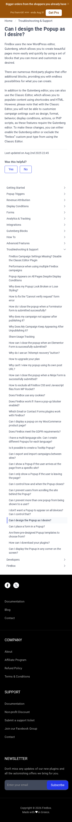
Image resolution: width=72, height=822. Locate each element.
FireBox (11, 565)
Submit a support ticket (20, 720)
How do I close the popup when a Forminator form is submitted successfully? (35, 308)
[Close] (68, 4)
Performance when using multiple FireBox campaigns (33, 268)
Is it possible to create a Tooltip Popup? (32, 447)
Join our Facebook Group (21, 728)
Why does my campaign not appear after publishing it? (33, 318)
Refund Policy (13, 668)
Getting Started (16, 187)
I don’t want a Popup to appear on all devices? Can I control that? (36, 512)
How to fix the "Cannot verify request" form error (34, 298)
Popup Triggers (16, 193)
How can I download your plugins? (29, 542)
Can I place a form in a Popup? (27, 526)
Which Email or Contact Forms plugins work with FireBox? (34, 413)
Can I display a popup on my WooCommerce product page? (35, 423)
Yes (11, 169)
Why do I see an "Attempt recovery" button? (34, 352)
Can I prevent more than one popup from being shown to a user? (36, 502)
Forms (10, 212)
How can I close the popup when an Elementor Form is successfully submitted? (36, 344)
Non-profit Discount (17, 712)
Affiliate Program (15, 660)
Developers (13, 559)
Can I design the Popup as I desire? (30, 520)
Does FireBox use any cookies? (27, 395)
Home (8, 21)
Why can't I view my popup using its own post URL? (35, 367)
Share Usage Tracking (22, 336)
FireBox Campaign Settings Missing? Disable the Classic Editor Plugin (35, 258)
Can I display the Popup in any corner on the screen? (35, 550)
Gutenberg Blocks (17, 230)
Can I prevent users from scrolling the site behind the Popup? (33, 492)
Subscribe (57, 785)
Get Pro (54, 12)
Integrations (14, 224)
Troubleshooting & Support (22, 249)
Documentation (14, 601)
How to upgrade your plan (24, 359)
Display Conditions (18, 206)
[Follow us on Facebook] (7, 585)
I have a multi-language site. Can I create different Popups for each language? (33, 439)
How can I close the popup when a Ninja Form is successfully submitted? (37, 377)
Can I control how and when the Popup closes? (36, 484)
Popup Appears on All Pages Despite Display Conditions (35, 278)
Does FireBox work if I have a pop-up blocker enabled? (35, 403)
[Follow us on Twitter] (16, 585)
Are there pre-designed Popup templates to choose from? (34, 534)
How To (11, 237)
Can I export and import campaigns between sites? (35, 455)
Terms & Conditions (17, 676)
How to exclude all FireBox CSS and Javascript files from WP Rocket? (36, 387)
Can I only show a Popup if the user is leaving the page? (35, 475)
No (26, 169)
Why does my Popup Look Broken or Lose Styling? (33, 288)
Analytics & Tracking (19, 218)
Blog (7, 610)
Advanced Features (18, 243)
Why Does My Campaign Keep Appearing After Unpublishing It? (36, 328)
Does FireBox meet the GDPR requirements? (35, 431)
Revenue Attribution (18, 200)
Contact (10, 618)
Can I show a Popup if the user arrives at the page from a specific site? (35, 465)
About (8, 651)
